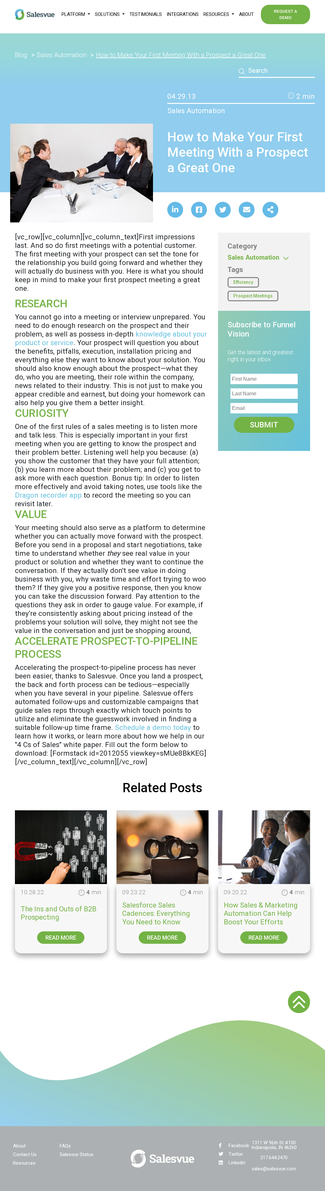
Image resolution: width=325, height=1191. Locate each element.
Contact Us (24, 1154)
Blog (21, 55)
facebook (239, 1145)
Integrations (183, 14)
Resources (24, 1163)
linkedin (237, 1163)
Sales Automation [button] (254, 257)
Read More (60, 937)
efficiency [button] (243, 282)
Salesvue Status (76, 1154)
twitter (236, 1154)
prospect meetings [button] (253, 295)
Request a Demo (285, 14)
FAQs (65, 1145)
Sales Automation (61, 55)
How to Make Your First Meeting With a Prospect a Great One (181, 55)
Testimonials (145, 14)
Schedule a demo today (153, 727)
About (246, 14)
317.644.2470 (274, 1157)
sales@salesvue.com (274, 1169)
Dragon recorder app (48, 495)
